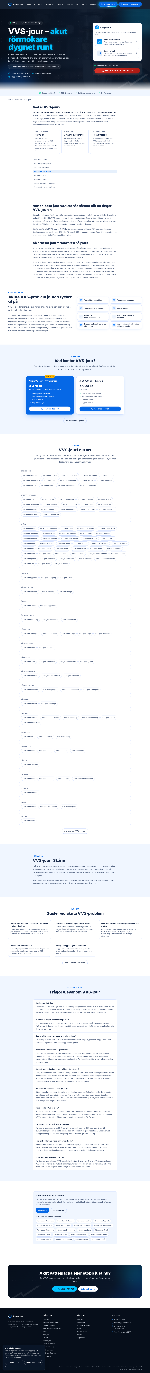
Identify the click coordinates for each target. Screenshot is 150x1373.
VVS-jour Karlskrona (31, 792)
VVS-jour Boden (45, 751)
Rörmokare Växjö (81, 1239)
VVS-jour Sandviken (47, 661)
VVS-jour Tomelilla (120, 543)
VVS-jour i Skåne (40, 179)
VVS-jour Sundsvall (30, 675)
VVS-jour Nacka (86, 480)
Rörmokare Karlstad (44, 1239)
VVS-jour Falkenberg (90, 717)
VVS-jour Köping (48, 592)
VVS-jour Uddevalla (51, 504)
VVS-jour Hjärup (61, 553)
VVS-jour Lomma (108, 538)
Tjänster (37, 4)
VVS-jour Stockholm (30, 475)
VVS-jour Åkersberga (88, 485)
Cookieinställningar (135, 1369)
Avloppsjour (47, 1341)
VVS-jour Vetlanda (102, 634)
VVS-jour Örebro (29, 606)
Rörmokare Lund (85, 1230)
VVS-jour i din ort (40, 175)
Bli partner (81, 1338)
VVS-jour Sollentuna (68, 480)
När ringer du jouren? (42, 167)
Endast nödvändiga (33, 1362)
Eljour (45, 1331)
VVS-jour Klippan (44, 548)
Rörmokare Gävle (43, 1235)
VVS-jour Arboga (65, 592)
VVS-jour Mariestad (66, 499)
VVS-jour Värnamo (50, 634)
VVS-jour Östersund (30, 764)
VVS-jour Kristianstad (85, 528)
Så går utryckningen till (42, 163)
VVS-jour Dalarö (47, 485)
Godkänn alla (14, 1362)
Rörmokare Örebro (63, 1225)
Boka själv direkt (88, 1289)
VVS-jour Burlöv (29, 543)
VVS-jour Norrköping (50, 620)
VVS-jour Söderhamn (68, 661)
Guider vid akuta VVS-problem (45, 183)
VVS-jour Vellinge (50, 538)
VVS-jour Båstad (79, 548)
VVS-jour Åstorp (62, 548)
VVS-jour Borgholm (69, 806)
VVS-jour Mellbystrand (31, 723)
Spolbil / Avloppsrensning (52, 1328)
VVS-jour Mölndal (30, 509)
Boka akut (69, 1367)
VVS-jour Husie (29, 553)
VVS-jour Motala (69, 620)
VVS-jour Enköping (48, 578)
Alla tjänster (47, 1356)
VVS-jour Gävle (29, 661)
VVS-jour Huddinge (104, 480)
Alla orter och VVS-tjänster (75, 831)
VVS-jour (46, 1334)
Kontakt (93, 4)
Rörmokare (18, 100)
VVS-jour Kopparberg (48, 606)
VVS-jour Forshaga (48, 703)
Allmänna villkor (106, 1367)
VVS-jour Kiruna (78, 751)
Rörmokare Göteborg (65, 1221)
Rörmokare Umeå (101, 1230)
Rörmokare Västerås (44, 1225)
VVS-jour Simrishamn (100, 543)
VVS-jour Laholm (108, 717)
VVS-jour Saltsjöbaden (67, 485)
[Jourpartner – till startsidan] (16, 4)
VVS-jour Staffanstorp (69, 538)
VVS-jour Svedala (46, 543)
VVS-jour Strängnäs (91, 689)
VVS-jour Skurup (80, 543)
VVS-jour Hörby (96, 548)
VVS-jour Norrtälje (50, 475)
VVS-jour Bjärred (29, 558)
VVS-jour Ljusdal (86, 661)
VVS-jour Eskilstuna (30, 689)
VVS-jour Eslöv (86, 533)
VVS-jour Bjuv (28, 548)
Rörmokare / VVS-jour (51, 1322)
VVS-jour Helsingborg (48, 528)
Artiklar (48, 4)
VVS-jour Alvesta (45, 737)
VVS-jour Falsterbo (67, 558)
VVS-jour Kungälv (70, 504)
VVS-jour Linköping (30, 620)
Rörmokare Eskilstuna (99, 1235)
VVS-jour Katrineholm (70, 689)
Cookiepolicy (129, 1367)
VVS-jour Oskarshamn (48, 806)
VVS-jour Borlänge (46, 778)
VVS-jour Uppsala (30, 578)
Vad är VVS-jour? (40, 160)
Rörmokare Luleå (98, 1239)
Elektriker (46, 1319)
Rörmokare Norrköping (66, 1230)
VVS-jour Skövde (104, 499)
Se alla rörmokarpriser (75, 421)
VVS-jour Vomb (44, 564)
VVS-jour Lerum (87, 504)
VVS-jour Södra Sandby (98, 553)
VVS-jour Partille (104, 504)
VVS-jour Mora (63, 778)
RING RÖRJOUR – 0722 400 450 (119, 71)
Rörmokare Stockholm (45, 1221)
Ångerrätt (139, 1367)
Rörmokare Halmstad (64, 1239)
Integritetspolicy (118, 1367)
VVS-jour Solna (108, 475)
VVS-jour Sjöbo (64, 543)
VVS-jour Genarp (61, 564)
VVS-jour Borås (48, 499)
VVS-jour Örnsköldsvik (51, 675)
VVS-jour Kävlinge (90, 538)
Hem (29, 4)
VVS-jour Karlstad (30, 703)
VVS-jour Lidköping (85, 499)
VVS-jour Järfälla (29, 485)
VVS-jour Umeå (29, 648)
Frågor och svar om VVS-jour (44, 187)
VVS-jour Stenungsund (67, 509)
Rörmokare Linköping (82, 1225)
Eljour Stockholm (49, 1344)
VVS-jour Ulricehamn (31, 514)
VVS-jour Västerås (30, 592)
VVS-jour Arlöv (45, 553)
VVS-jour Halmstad (30, 717)
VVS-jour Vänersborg (107, 509)
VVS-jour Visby (29, 820)
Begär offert (78, 1367)
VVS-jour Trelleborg (30, 533)
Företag (70, 4)
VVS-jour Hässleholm (67, 533)
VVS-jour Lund (67, 528)
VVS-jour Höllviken (47, 558)
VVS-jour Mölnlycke (51, 514)
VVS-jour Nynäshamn (89, 475)
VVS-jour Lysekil (47, 509)
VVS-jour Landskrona (106, 528)
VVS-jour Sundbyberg (31, 480)
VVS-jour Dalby (78, 553)
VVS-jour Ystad (49, 533)
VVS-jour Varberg (70, 717)
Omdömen (81, 1322)
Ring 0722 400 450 (51, 409)
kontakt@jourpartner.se (122, 1323)
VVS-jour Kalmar (29, 806)
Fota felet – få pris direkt (92, 1367)
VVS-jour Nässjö (68, 634)
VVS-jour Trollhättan (31, 504)
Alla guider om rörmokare (75, 963)
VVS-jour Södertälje (69, 475)
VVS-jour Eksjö (85, 634)
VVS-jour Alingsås (88, 509)
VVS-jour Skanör (85, 558)
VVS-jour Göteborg (30, 499)
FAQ (77, 4)
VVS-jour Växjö (28, 737)
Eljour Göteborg (48, 1347)
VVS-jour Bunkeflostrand (105, 558)
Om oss (84, 4)
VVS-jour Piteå (61, 751)
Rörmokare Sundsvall (79, 1235)
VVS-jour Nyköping (50, 689)
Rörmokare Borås (60, 1235)
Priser (59, 4)
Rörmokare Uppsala (102, 1221)
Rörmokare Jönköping (45, 1230)
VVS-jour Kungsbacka (50, 717)
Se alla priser (58, 1210)
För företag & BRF (83, 1325)
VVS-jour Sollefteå (71, 675)
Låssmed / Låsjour (49, 1325)
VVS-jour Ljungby (63, 737)
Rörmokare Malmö (84, 1221)
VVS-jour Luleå (29, 751)
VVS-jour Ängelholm (30, 538)
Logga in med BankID (131, 4)
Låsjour (45, 1338)
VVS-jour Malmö (29, 528)
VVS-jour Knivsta (66, 578)
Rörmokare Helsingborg (103, 1225)
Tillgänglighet (123, 1369)
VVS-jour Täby (49, 480)
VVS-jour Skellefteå (46, 648)
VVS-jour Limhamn (114, 548)
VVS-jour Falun (29, 778)
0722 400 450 (109, 4)
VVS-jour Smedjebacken (83, 778)
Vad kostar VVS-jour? (42, 171)
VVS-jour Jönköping (31, 634)
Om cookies (9, 1367)
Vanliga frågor (82, 1331)
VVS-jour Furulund (118, 553)
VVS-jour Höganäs (103, 533)
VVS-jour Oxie (28, 564)
